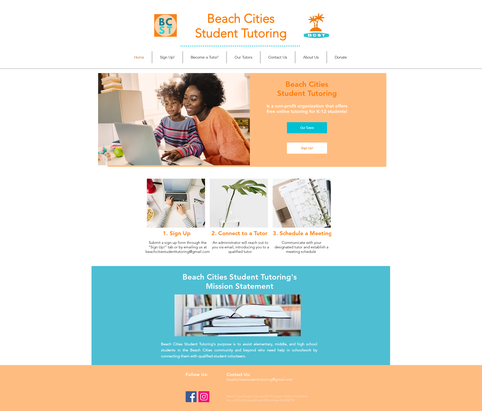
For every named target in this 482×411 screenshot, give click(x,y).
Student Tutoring (241, 33)
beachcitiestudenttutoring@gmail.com (178, 251)
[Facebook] (191, 396)
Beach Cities (241, 18)
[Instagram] (203, 396)
